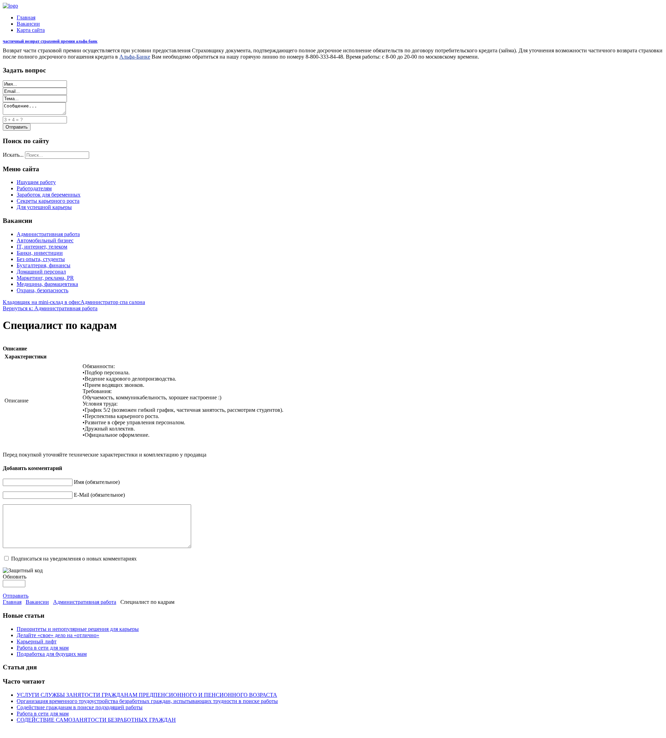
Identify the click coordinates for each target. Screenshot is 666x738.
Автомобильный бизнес (45, 240)
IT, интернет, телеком (42, 247)
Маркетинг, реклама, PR (45, 278)
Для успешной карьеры (44, 207)
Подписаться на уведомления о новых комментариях (74, 559)
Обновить (14, 577)
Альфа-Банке (134, 57)
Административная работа (48, 234)
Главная (26, 17)
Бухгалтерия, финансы (43, 265)
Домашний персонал (41, 272)
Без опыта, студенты (41, 259)
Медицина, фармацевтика (47, 284)
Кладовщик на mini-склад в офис (41, 302)
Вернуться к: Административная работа (50, 308)
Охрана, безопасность (42, 290)
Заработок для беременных (48, 195)
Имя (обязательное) (97, 482)
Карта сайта (31, 30)
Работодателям (34, 188)
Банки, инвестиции (40, 253)
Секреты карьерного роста (48, 201)
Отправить (15, 596)
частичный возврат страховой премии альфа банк (50, 41)
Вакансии (28, 24)
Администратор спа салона (112, 302)
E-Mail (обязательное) (99, 495)
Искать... (13, 155)
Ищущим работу (36, 182)
